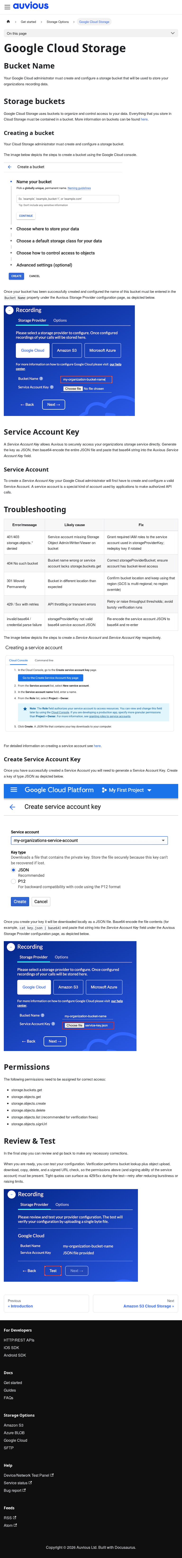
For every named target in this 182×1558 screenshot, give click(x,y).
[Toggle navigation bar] (7, 7)
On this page (17, 33)
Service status (15, 1482)
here (144, 119)
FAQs (8, 1397)
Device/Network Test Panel (26, 1475)
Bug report (12, 1490)
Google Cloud (15, 1440)
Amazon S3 (13, 1425)
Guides (10, 1390)
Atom (8, 1525)
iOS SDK (11, 1347)
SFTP (9, 1447)
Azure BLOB (14, 1432)
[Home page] (8, 21)
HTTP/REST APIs (19, 1340)
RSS (8, 1517)
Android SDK (15, 1355)
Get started (13, 1382)
